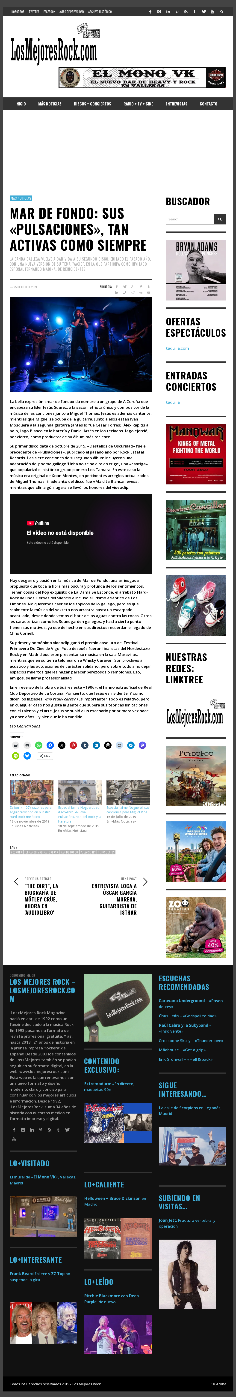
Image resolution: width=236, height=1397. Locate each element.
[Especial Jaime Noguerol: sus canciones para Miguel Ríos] (128, 792)
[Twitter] (203, 11)
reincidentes (106, 852)
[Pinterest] (177, 11)
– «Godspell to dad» (188, 1015)
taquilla (173, 402)
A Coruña (16, 852)
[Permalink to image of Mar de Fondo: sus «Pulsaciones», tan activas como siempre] (81, 343)
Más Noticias (21, 198)
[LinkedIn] (168, 11)
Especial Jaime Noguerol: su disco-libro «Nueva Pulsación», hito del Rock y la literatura (79, 814)
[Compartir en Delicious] (125, 293)
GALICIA (53, 852)
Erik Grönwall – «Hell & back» (186, 1059)
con (106, 1295)
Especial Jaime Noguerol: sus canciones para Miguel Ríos (127, 809)
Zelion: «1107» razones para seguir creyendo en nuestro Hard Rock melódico (31, 812)
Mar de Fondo (69, 852)
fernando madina (35, 852)
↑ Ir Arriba (218, 1384)
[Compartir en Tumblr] (149, 287)
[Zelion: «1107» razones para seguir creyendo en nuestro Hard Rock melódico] (31, 792)
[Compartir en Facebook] (117, 287)
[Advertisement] (118, 152)
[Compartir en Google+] (133, 287)
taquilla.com (177, 348)
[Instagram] (159, 11)
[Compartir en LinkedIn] (117, 293)
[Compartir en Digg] (141, 293)
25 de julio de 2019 (25, 286)
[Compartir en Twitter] (125, 287)
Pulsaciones (88, 852)
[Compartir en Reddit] (133, 293)
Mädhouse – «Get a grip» (182, 1049)
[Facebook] (150, 11)
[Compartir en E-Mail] (149, 293)
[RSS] (185, 11)
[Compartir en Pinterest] (141, 287)
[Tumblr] (194, 11)
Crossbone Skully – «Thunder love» (191, 1040)
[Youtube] (212, 11)
